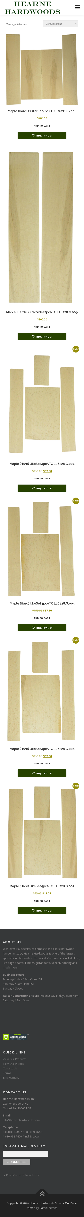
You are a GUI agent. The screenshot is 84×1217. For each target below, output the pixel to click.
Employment (11, 1077)
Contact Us (10, 1068)
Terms (7, 1073)
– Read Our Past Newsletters (21, 1175)
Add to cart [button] (42, 125)
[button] (42, 135)
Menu (77, 7)
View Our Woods (13, 1064)
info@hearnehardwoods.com (21, 1120)
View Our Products (14, 1059)
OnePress (71, 1203)
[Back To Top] (42, 1194)
